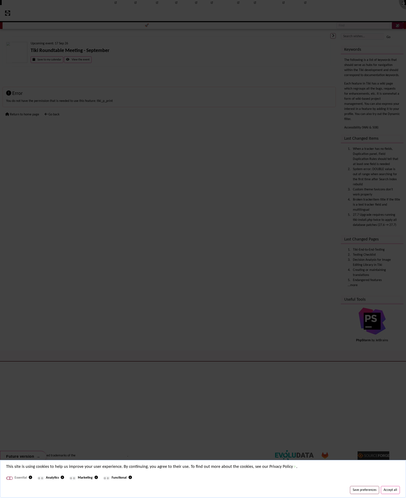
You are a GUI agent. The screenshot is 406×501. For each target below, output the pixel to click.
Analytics (52, 477)
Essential (21, 477)
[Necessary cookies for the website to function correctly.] (30, 478)
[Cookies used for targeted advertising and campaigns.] (96, 478)
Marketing (85, 477)
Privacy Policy (281, 467)
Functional (119, 477)
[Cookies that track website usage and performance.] (62, 478)
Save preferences (364, 490)
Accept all (390, 490)
